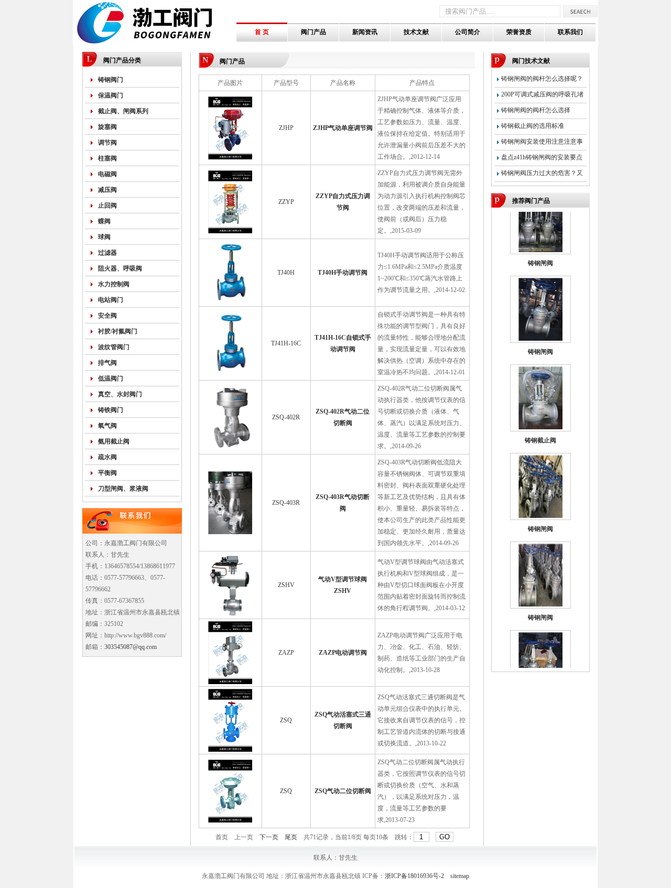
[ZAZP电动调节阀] (230, 682)
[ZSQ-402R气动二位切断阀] (230, 446)
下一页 (268, 837)
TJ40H (286, 272)
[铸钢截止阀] (540, 417)
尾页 (291, 837)
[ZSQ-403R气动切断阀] (230, 532)
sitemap (459, 876)
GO (444, 837)
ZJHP (286, 128)
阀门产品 (313, 32)
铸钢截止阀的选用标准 (532, 125)
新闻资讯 (364, 32)
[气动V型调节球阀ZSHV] (230, 614)
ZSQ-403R (286, 502)
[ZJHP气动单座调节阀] (230, 157)
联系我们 (570, 32)
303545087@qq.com (130, 647)
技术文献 (416, 32)
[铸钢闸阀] (540, 240)
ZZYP (286, 201)
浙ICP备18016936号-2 (414, 876)
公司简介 (467, 32)
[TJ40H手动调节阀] (230, 302)
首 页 (262, 32)
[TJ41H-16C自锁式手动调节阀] (230, 372)
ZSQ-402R (286, 417)
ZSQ (286, 720)
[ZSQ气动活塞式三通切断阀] (230, 749)
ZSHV (286, 585)
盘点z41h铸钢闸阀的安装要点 (541, 157)
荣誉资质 (519, 32)
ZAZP (286, 652)
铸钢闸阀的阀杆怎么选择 (535, 110)
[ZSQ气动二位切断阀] (230, 820)
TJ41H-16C (286, 343)
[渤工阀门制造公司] (154, 44)
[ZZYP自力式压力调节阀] (230, 231)
